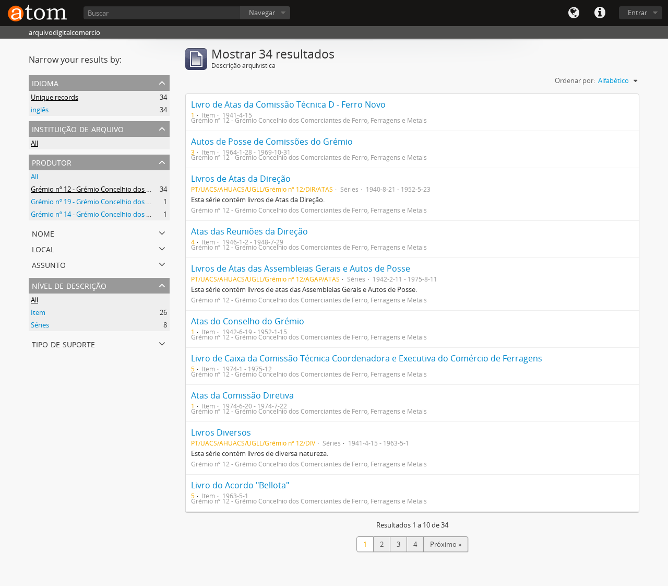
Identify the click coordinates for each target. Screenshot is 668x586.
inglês (40, 109)
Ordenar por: (575, 80)
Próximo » (445, 544)
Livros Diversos (221, 432)
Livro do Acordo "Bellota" (240, 485)
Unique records (54, 97)
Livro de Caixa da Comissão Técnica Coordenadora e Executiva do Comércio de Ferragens (366, 358)
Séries (40, 325)
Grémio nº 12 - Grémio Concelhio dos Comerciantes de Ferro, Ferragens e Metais (154, 189)
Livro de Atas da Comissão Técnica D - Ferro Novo (288, 104)
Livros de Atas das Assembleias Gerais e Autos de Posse (300, 268)
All (34, 143)
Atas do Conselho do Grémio (247, 321)
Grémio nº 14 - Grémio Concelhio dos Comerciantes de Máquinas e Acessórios (150, 214)
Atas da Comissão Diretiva (242, 395)
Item (38, 312)
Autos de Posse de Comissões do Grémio (272, 141)
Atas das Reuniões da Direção (249, 231)
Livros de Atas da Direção (241, 178)
